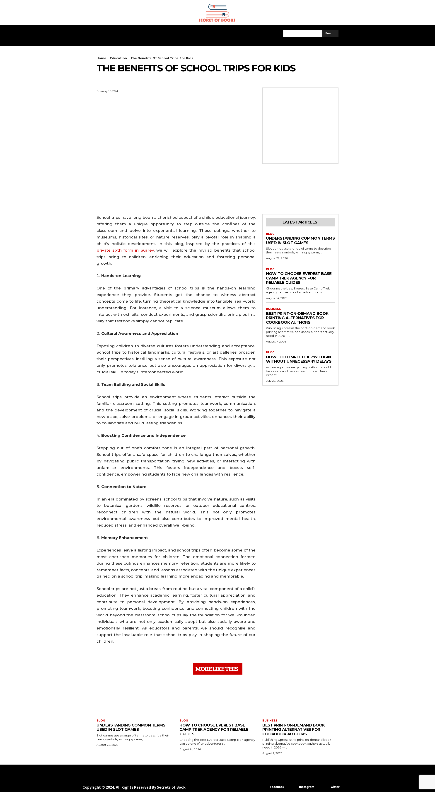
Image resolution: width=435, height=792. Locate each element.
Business (273, 309)
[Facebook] (263, 787)
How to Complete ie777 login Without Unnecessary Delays (298, 359)
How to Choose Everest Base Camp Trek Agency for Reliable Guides (298, 278)
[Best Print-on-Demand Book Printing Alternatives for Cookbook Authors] (300, 697)
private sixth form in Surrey (125, 250)
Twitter (334, 787)
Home (101, 58)
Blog (270, 234)
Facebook (277, 787)
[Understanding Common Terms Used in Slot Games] (135, 697)
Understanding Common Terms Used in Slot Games (300, 240)
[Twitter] (322, 787)
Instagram (306, 787)
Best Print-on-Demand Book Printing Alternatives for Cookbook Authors (297, 318)
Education (118, 58)
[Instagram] (292, 787)
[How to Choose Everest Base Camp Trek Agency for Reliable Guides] (217, 697)
